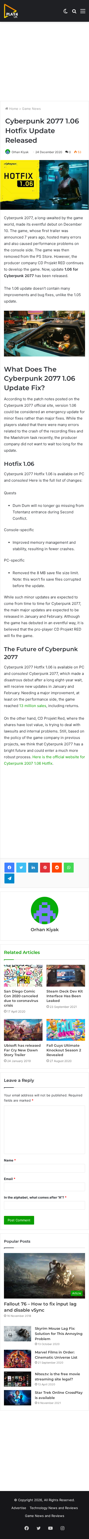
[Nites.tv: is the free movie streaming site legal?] (17, 1379)
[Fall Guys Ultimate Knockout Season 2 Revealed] (65, 1030)
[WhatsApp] (69, 868)
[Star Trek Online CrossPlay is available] (17, 1397)
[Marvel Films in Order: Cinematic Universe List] (17, 1359)
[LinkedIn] (33, 868)
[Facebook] (9, 868)
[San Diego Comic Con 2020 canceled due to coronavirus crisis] (23, 976)
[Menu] (82, 12)
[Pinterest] (45, 868)
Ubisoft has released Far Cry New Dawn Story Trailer (22, 1050)
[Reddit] (57, 868)
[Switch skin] (65, 12)
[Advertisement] (44, 61)
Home (13, 109)
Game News (31, 109)
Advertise (18, 1508)
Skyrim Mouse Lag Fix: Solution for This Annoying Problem (59, 1333)
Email (9, 1179)
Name (10, 1160)
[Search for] (74, 12)
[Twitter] (21, 868)
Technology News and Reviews (54, 1508)
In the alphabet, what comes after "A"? (35, 1197)
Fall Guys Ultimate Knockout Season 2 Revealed (63, 1050)
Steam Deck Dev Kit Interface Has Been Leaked (64, 996)
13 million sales (32, 705)
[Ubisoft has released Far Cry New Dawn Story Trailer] (23, 1030)
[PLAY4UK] (15, 10)
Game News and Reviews (44, 1516)
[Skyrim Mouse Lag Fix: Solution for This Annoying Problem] (17, 1333)
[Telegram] (9, 878)
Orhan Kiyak (20, 152)
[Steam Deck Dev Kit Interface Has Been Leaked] (65, 976)
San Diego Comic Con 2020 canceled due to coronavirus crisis (21, 998)
